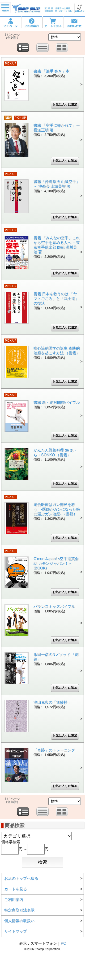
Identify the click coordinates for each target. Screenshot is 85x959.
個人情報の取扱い (19, 921)
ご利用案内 (13, 900)
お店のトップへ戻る (21, 878)
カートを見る (15, 889)
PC (63, 943)
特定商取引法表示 (19, 910)
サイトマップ (15, 931)
